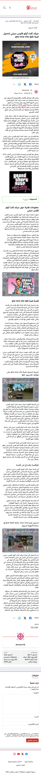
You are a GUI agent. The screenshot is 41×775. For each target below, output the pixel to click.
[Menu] (10, 8)
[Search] (4, 8)
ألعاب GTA (22, 105)
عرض (25, 199)
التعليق (36, 693)
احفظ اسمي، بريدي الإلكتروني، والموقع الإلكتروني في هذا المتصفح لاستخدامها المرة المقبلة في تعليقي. (21, 735)
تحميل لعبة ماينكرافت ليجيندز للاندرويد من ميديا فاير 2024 (10, 658)
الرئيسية (36, 21)
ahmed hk (25, 90)
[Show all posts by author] (36, 91)
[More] (14, 84)
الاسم (36, 717)
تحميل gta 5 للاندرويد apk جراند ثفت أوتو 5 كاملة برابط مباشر (30, 658)
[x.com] (25, 84)
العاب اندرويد (27, 21)
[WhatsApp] (19, 84)
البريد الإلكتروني (33, 724)
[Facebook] (30, 84)
